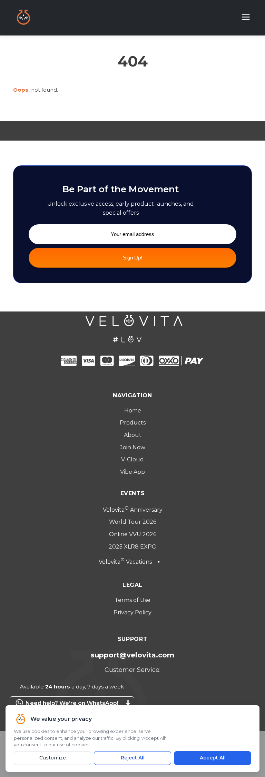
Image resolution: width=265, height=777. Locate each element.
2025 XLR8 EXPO (133, 546)
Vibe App (132, 472)
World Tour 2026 (132, 522)
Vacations (129, 562)
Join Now (132, 447)
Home (132, 410)
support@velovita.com (132, 655)
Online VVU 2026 (132, 534)
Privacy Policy (132, 612)
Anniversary (133, 510)
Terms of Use (132, 600)
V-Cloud (132, 459)
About (132, 435)
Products (133, 422)
